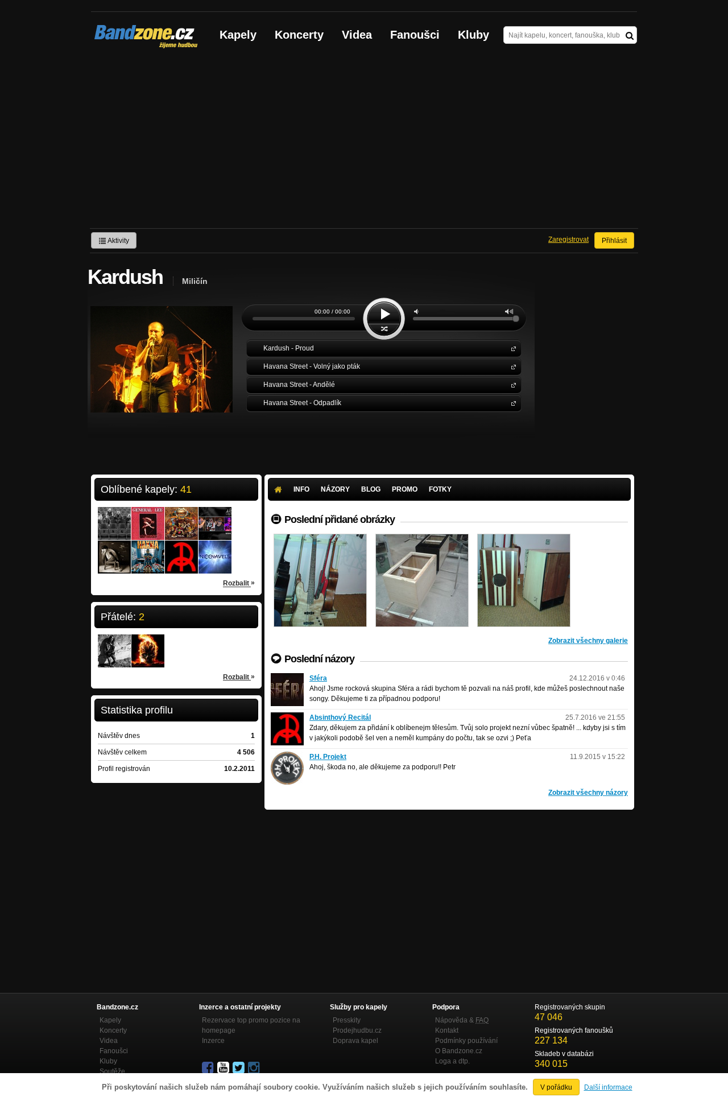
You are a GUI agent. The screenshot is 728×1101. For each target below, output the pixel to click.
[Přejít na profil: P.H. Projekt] (287, 757)
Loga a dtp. (452, 1061)
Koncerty (299, 34)
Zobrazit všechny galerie (588, 641)
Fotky (440, 489)
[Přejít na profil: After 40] (214, 516)
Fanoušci (415, 34)
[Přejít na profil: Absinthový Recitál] (181, 550)
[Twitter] (239, 1068)
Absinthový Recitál (340, 717)
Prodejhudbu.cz (357, 1030)
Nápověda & (462, 1020)
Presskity (347, 1020)
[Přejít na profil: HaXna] (147, 550)
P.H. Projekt (327, 757)
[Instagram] (255, 1068)
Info (301, 489)
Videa (357, 34)
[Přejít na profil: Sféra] (287, 678)
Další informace (608, 1087)
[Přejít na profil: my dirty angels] (114, 550)
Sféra (318, 678)
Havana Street (511, 366)
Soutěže (112, 1071)
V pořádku (556, 1087)
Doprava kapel (355, 1041)
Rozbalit (239, 583)
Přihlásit (614, 241)
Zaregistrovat (568, 240)
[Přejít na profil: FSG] (114, 516)
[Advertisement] (364, 142)
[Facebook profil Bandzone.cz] (209, 1068)
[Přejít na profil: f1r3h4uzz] (114, 643)
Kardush (511, 348)
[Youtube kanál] (224, 1068)
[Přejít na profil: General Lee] (147, 516)
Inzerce (213, 1041)
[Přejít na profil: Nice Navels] (214, 550)
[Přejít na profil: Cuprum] (181, 516)
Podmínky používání (466, 1041)
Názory (335, 489)
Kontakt (446, 1030)
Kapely (238, 34)
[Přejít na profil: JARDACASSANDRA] (147, 643)
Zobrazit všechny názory (588, 793)
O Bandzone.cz (458, 1051)
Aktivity (117, 241)
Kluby (473, 34)
